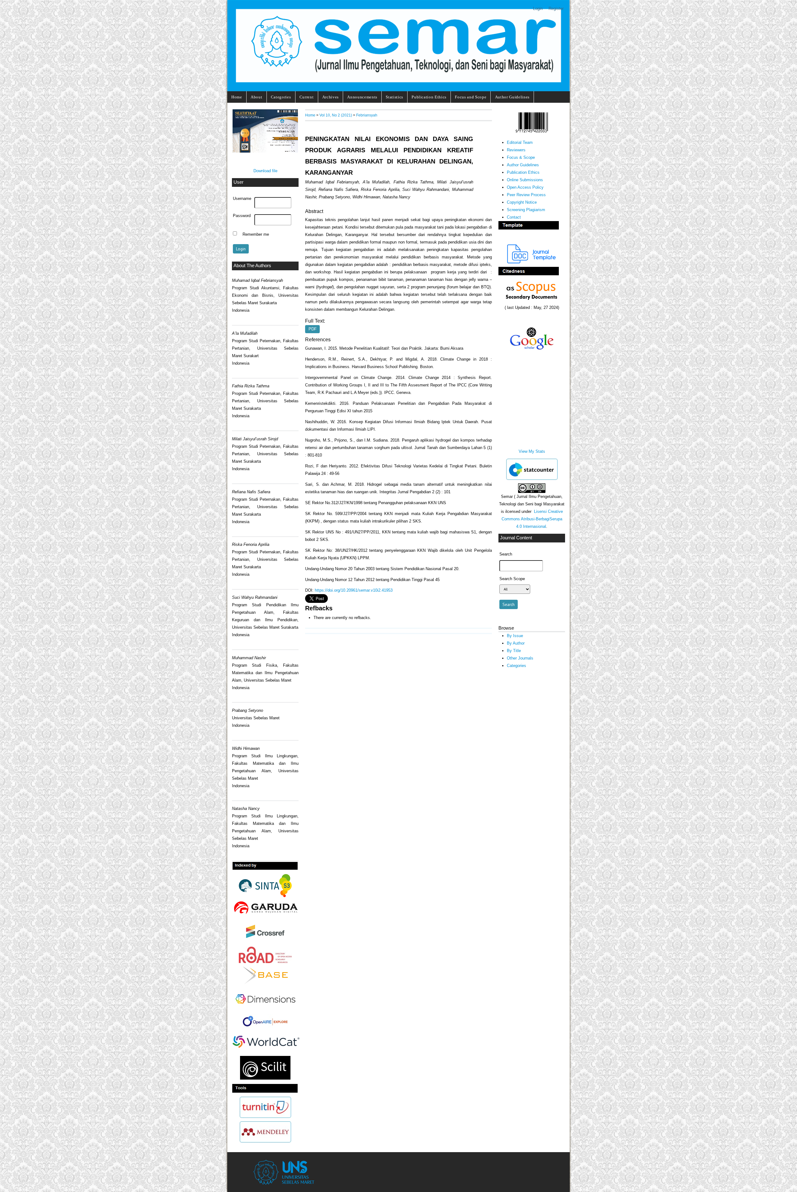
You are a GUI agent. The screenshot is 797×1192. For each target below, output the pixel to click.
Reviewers (516, 150)
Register (556, 8)
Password (242, 216)
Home (236, 97)
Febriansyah (366, 115)
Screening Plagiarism (526, 209)
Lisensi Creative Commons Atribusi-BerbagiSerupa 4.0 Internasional (532, 519)
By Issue (515, 635)
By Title (514, 650)
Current (306, 97)
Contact (514, 217)
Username (242, 198)
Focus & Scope (521, 157)
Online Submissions (525, 179)
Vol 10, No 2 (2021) (335, 115)
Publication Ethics (429, 97)
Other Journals (520, 658)
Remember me (256, 234)
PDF (313, 329)
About (256, 97)
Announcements (362, 97)
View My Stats (532, 451)
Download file (265, 170)
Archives (330, 97)
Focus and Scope (470, 97)
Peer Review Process (526, 194)
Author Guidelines (512, 97)
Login (538, 8)
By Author (516, 643)
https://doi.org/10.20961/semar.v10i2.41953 (354, 590)
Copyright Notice (522, 202)
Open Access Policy (525, 187)
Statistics (394, 97)
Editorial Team (520, 142)
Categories (281, 97)
